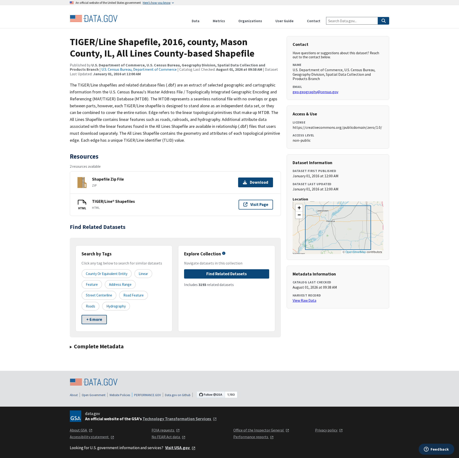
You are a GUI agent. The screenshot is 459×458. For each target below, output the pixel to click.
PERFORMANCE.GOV (147, 395)
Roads (90, 306)
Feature (92, 284)
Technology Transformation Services (177, 418)
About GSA (79, 430)
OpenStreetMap (355, 252)
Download (259, 182)
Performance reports (251, 436)
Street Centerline (99, 295)
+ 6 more (94, 319)
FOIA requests (163, 430)
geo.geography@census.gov (315, 91)
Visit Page (259, 204)
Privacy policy (326, 430)
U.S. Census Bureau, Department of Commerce (139, 69)
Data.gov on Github (178, 395)
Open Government (93, 395)
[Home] (94, 18)
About (74, 395)
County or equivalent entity (106, 273)
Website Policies (119, 395)
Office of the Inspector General (258, 430)
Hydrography (116, 306)
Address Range (120, 284)
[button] (299, 207)
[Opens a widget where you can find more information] (436, 450)
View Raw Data (304, 300)
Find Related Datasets (226, 273)
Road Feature (133, 295)
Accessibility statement (89, 436)
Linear (143, 273)
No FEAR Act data (166, 436)
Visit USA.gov (178, 447)
